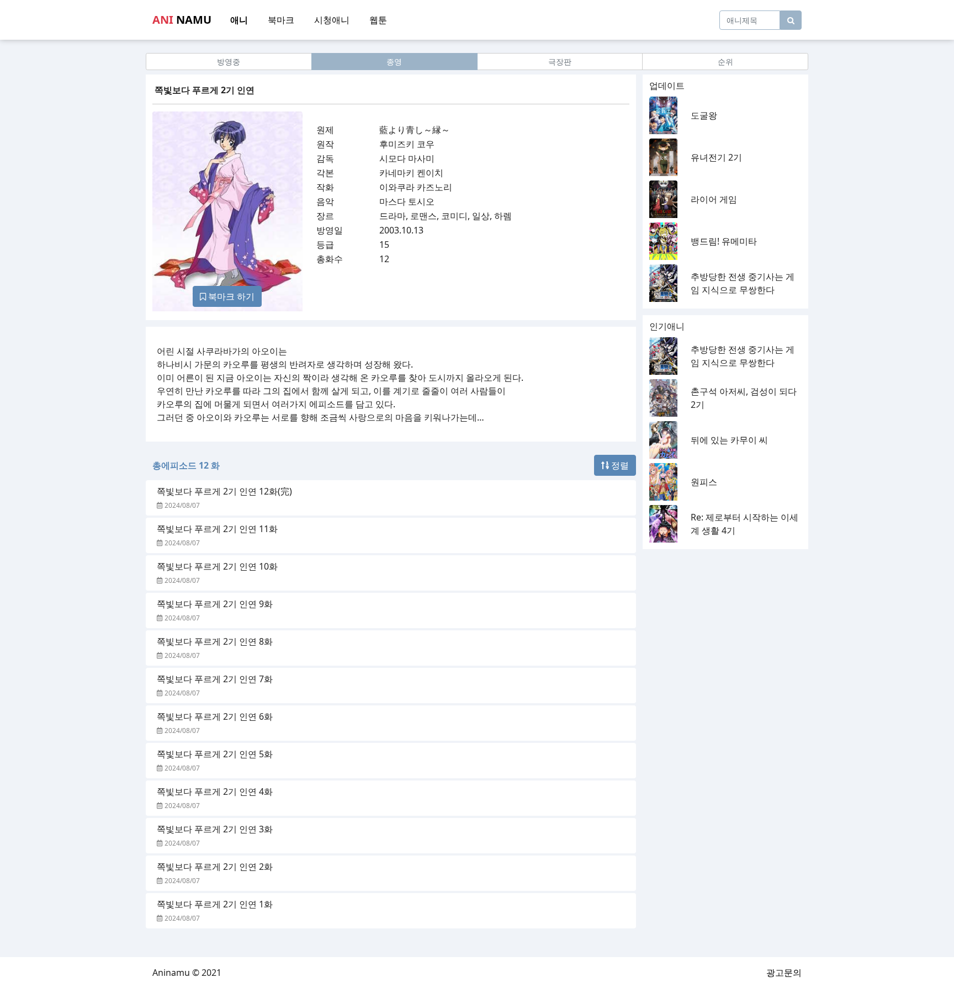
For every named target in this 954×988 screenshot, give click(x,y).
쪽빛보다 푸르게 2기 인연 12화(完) (224, 491)
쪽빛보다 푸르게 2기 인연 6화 (215, 716)
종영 (394, 61)
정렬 (619, 465)
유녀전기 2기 (716, 157)
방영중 (228, 61)
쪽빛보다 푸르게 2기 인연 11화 (217, 529)
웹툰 (378, 20)
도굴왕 (704, 115)
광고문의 (784, 972)
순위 (725, 61)
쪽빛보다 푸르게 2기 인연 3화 (215, 829)
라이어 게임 (714, 199)
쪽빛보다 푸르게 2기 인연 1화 (215, 904)
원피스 (704, 482)
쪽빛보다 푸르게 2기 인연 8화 (215, 641)
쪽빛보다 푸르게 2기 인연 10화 (217, 566)
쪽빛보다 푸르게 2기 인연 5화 (215, 754)
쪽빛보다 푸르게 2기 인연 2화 (215, 866)
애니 (239, 20)
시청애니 (331, 20)
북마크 (281, 20)
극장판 (559, 61)
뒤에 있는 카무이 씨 (729, 440)
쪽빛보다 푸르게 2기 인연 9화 (215, 604)
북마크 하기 (230, 296)
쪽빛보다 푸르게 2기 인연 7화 (215, 679)
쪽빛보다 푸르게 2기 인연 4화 (215, 791)
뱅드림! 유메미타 (724, 241)
